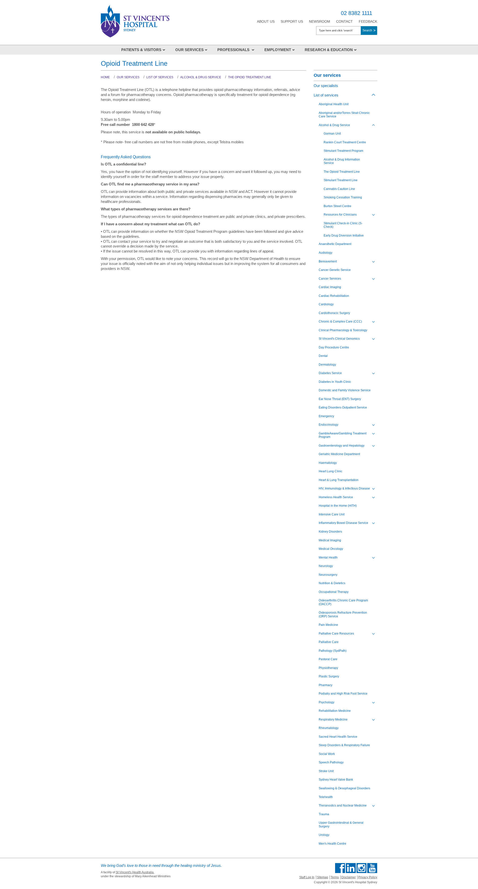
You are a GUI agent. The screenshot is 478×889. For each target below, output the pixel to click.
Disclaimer (348, 877)
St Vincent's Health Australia (135, 872)
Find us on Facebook (340, 868)
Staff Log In (306, 877)
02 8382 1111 (356, 13)
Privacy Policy (367, 877)
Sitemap (322, 877)
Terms (335, 877)
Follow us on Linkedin (351, 868)
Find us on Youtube (372, 868)
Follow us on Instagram (361, 868)
